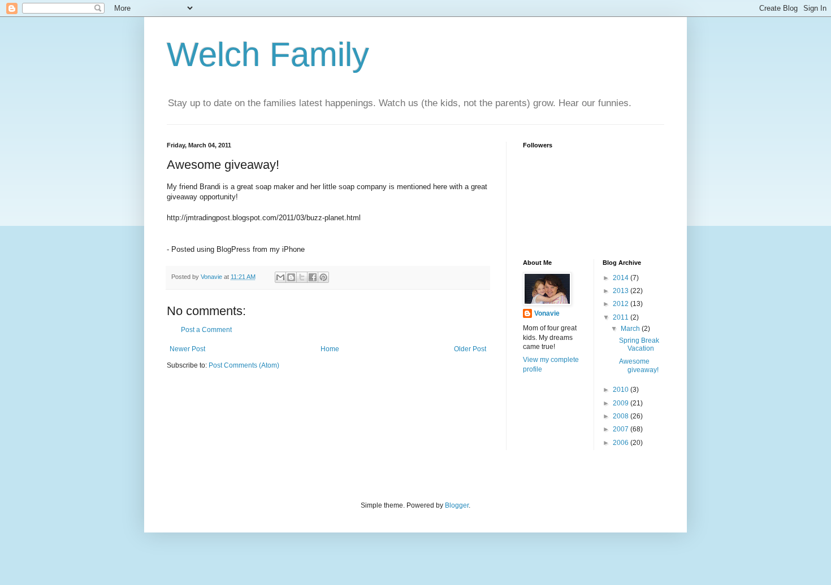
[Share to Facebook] (312, 277)
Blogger (457, 505)
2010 (621, 390)
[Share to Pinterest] (323, 277)
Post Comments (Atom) (244, 365)
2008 (621, 416)
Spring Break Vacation (639, 344)
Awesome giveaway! (639, 365)
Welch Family (268, 54)
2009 (621, 403)
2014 (621, 278)
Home (330, 349)
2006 (621, 443)
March (631, 329)
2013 (621, 291)
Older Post (470, 349)
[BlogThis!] (291, 277)
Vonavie (547, 313)
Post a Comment (206, 330)
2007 (621, 429)
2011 (621, 317)
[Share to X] (302, 277)
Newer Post (187, 349)
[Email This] (280, 277)
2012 (621, 304)
